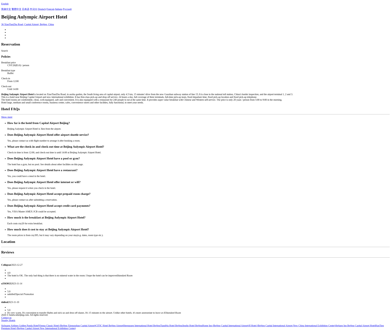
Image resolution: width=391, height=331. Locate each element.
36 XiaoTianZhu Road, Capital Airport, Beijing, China (27, 24)
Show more (6, 117)
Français (50, 9)
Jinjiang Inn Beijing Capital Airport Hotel (355, 325)
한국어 (33, 9)
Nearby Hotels (8, 320)
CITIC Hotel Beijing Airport (109, 325)
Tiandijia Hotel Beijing (171, 325)
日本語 (25, 9)
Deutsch (42, 9)
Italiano (58, 9)
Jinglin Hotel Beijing (192, 325)
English (5, 3)
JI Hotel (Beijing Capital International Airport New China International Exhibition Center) (292, 325)
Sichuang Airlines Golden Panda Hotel (20, 325)
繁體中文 (16, 9)
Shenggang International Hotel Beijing (141, 325)
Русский (67, 9)
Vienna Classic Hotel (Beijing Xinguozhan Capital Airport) (67, 325)
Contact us (6, 317)
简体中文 (6, 9)
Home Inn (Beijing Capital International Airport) (225, 325)
